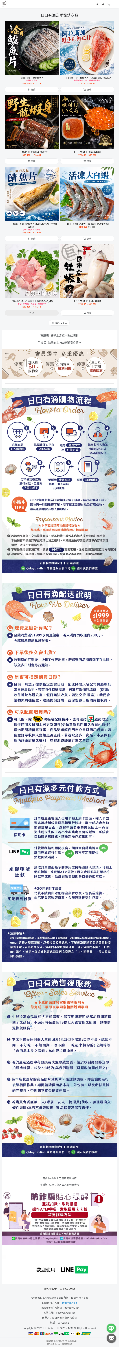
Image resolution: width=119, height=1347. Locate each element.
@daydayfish (69, 1302)
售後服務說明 (67, 1289)
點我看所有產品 (59, 322)
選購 (33, 70)
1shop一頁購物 (61, 1344)
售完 (31, 293)
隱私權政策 (50, 1289)
